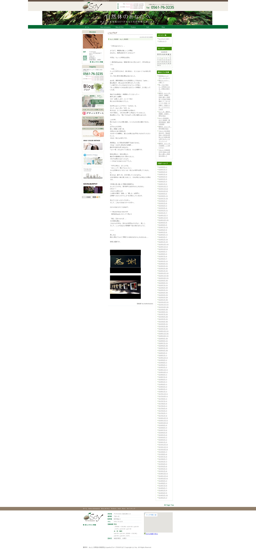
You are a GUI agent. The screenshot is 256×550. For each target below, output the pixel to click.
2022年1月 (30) (163, 300)
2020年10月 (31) (163, 336)
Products (113, 508)
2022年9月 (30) (163, 280)
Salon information (94, 508)
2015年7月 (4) (163, 456)
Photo (124, 508)
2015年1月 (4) (163, 471)
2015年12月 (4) (163, 444)
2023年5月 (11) (163, 261)
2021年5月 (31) (163, 319)
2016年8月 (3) (163, 428)
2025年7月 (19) (163, 198)
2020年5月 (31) (163, 348)
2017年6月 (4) (163, 403)
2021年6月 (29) (163, 317)
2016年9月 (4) (163, 425)
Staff (119, 508)
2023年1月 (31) (163, 271)
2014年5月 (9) (163, 490)
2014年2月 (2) (163, 498)
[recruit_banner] (93, 107)
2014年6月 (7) (163, 488)
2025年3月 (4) (163, 208)
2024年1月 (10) (163, 242)
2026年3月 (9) (163, 179)
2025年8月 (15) (163, 196)
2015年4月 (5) (163, 464)
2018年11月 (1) (163, 370)
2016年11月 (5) (163, 420)
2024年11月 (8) (163, 218)
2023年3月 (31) (163, 266)
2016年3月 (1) (163, 440)
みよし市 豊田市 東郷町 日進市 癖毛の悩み (165, 114)
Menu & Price (105, 508)
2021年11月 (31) (163, 304)
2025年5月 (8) (163, 203)
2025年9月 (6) (163, 193)
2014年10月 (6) (163, 478)
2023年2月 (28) (163, 268)
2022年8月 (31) (163, 283)
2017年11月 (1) (163, 394)
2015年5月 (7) (163, 461)
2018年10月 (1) (163, 372)
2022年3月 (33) (163, 295)
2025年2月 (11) (163, 210)
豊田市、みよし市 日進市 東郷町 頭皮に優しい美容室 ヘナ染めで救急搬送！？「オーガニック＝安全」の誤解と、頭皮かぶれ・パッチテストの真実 (165, 101)
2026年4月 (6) (163, 177)
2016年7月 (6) (163, 430)
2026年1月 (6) (163, 184)
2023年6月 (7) (163, 259)
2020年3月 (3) (163, 353)
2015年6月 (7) (163, 459)
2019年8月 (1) (163, 362)
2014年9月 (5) (163, 481)
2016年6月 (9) (163, 432)
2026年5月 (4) (163, 174)
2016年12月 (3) (163, 418)
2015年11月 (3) (163, 447)
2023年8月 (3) (163, 254)
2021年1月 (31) (163, 329)
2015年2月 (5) (163, 469)
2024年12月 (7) (163, 215)
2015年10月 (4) (163, 449)
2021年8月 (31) (163, 312)
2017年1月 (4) (163, 416)
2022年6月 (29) (163, 288)
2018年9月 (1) (163, 374)
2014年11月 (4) (163, 476)
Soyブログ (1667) (164, 39)
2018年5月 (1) (163, 382)
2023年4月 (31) (163, 263)
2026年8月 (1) (163, 167)
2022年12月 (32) (163, 273)
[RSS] (97, 197)
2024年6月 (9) (163, 230)
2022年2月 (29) (163, 297)
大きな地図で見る (152, 534)
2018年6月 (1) (163, 379)
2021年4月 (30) (163, 321)
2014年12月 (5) (163, 473)
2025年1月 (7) (163, 213)
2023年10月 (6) (163, 249)
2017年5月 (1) (163, 406)
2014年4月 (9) (163, 493)
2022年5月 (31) (163, 290)
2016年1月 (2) (163, 442)
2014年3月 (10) (163, 495)
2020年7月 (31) (163, 343)
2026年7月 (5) (163, 169)
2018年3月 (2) (163, 387)
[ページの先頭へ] (169, 505)
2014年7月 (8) (163, 485)
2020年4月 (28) (163, 350)
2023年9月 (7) (163, 251)
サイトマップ (131, 508)
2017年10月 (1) (163, 396)
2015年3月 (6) (163, 466)
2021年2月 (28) (163, 326)
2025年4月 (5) (163, 206)
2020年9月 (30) (163, 338)
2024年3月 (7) (163, 237)
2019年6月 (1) (163, 365)
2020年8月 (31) (163, 341)
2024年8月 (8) (163, 225)
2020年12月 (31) (163, 331)
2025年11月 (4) (163, 189)
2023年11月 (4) (163, 247)
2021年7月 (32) (163, 314)
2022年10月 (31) (163, 278)
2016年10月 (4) (163, 423)
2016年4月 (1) (163, 437)
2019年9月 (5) (163, 360)
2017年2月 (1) (163, 413)
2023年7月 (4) (163, 256)
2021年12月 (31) (163, 302)
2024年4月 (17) (163, 234)
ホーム (85, 508)
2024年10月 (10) (163, 220)
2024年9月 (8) (163, 222)
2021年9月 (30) (163, 309)
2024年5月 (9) (163, 232)
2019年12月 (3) (163, 358)
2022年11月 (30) (163, 276)
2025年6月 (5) (163, 201)
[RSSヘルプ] (99, 197)
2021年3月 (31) (163, 324)
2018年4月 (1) (163, 384)
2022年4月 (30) (163, 292)
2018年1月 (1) (163, 391)
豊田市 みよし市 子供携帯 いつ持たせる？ (165, 145)
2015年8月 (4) (163, 454)
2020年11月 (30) (163, 333)
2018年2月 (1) (163, 389)
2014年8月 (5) (163, 483)
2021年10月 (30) (163, 307)
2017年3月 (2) (163, 411)
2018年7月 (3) (163, 377)
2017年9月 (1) (163, 399)
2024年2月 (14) (163, 239)
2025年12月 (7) (163, 186)
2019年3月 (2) (163, 367)
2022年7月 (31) (163, 285)
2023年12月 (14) (163, 244)
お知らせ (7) (162, 41)
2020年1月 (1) (163, 355)
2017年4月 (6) (163, 408)
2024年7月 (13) (163, 227)
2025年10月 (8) (163, 191)
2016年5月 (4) (163, 435)
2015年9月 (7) (163, 452)
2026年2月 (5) (163, 181)
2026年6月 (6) (163, 172)
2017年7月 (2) (163, 401)
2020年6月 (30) (163, 345)
